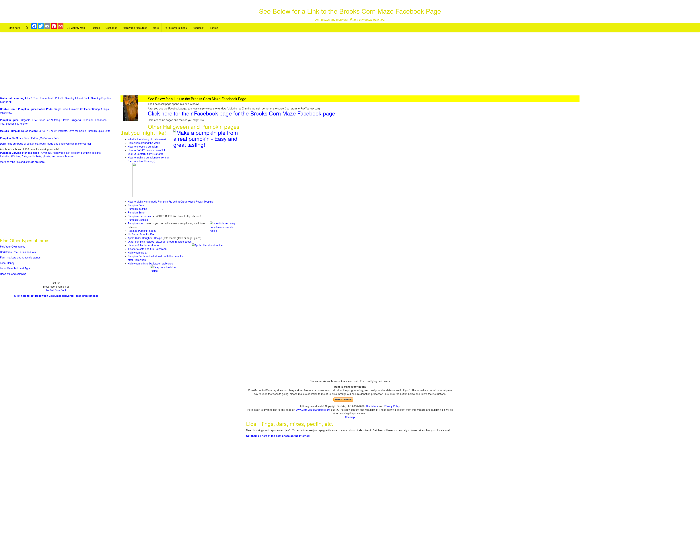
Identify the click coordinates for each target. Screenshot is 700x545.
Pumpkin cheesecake (140, 216)
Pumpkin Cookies (138, 219)
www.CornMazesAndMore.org (313, 409)
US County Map (76, 28)
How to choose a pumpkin (143, 146)
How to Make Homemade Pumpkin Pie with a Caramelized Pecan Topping (170, 201)
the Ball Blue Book (56, 290)
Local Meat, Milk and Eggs (15, 268)
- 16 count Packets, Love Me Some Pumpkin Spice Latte (55, 131)
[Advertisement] (350, 67)
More (156, 28)
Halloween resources (135, 28)
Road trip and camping (13, 274)
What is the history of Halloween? (147, 139)
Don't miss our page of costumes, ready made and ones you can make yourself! (46, 143)
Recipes (95, 28)
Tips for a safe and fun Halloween (147, 249)
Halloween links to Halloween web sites (150, 263)
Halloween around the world (144, 143)
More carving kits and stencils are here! (22, 162)
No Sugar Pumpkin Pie (141, 234)
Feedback (198, 28)
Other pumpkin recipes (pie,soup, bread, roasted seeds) (160, 241)
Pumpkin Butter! (137, 212)
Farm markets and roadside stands (20, 257)
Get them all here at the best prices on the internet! (278, 436)
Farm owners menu (175, 28)
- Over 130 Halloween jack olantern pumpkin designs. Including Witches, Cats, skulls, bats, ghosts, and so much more (50, 154)
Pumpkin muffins (137, 209)
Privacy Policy (392, 406)
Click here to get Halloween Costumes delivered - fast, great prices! (56, 295)
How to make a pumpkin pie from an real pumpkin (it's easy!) (149, 159)
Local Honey (7, 263)
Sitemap (350, 417)
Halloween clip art (138, 252)
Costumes (111, 28)
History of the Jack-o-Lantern (144, 245)
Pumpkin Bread (136, 205)
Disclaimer (372, 406)
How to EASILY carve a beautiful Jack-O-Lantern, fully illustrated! (146, 152)
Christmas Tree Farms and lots (18, 252)
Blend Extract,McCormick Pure (29, 138)
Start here (14, 28)
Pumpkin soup (136, 223)
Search (214, 28)
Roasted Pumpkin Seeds (142, 230)
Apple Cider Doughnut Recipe (145, 238)
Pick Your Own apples (12, 246)
